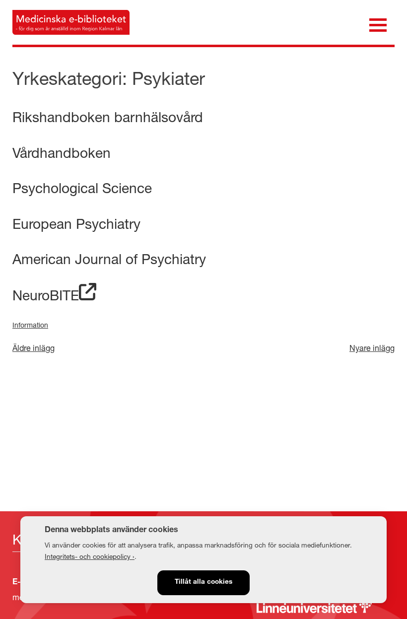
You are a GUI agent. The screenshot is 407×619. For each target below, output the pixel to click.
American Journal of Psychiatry (109, 259)
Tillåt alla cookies (203, 582)
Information (30, 325)
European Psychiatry (76, 223)
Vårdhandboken (61, 152)
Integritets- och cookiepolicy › (90, 556)
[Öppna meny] (378, 24)
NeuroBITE (45, 295)
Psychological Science (82, 188)
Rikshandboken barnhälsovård (107, 117)
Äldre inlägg (33, 347)
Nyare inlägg (372, 347)
